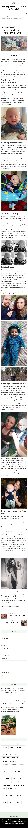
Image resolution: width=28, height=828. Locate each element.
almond (21, 744)
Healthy (4, 662)
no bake (15, 781)
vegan (18, 802)
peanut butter (12, 788)
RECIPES (3, 645)
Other (3, 641)
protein (5, 795)
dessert (13, 764)
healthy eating (19, 771)
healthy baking (7, 771)
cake (19, 750)
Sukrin (11, 799)
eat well (21, 764)
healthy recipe (19, 775)
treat (4, 802)
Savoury (4, 668)
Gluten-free (5, 655)
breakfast (6, 750)
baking (5, 747)
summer (18, 799)
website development (14, 709)
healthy (22, 768)
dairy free (6, 764)
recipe (12, 795)
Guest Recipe (5, 658)
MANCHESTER (4, 638)
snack (4, 799)
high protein (6, 778)
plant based (17, 792)
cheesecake (13, 754)
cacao (13, 750)
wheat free (17, 805)
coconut (5, 761)
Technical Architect (19, 707)
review (19, 795)
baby (3, 606)
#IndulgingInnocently (9, 744)
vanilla (11, 802)
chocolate (6, 757)
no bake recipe (7, 785)
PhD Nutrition (7, 792)
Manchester (6, 781)
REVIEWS (3, 678)
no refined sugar (19, 785)
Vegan (4, 675)
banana (12, 747)
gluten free (13, 768)
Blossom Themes (14, 823)
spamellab (14, 55)
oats (4, 788)
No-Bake (4, 665)
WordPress (13, 824)
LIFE (2, 635)
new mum (17, 606)
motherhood (10, 606)
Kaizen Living (17, 778)
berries (19, 747)
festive (5, 768)
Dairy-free (5, 652)
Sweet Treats (5, 672)
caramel (5, 754)
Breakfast (5, 648)
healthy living (7, 775)
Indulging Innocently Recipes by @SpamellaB (14, 7)
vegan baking (7, 805)
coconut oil (13, 761)
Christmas (15, 757)
